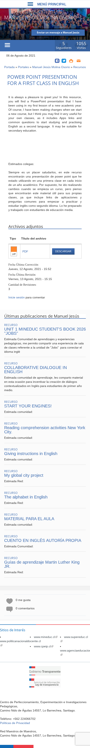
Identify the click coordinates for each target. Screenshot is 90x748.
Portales (23, 67)
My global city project (23, 475)
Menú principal (51, 4)
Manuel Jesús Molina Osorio (51, 67)
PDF (25, 251)
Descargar (63, 251)
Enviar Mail (79, 61)
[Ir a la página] (45, 674)
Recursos (79, 67)
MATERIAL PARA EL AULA (29, 518)
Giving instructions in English (30, 453)
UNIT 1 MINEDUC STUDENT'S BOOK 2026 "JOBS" (45, 331)
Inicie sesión (16, 297)
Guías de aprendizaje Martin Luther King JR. (42, 564)
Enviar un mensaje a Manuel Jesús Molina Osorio (58, 33)
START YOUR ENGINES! (28, 406)
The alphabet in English (26, 497)
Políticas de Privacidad (15, 723)
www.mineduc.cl (46, 637)
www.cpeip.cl (43, 646)
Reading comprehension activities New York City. (44, 429)
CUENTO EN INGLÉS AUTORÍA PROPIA (42, 540)
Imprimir (71, 61)
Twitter (64, 61)
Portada (9, 67)
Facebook (57, 61)
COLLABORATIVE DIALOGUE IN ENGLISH (35, 369)
